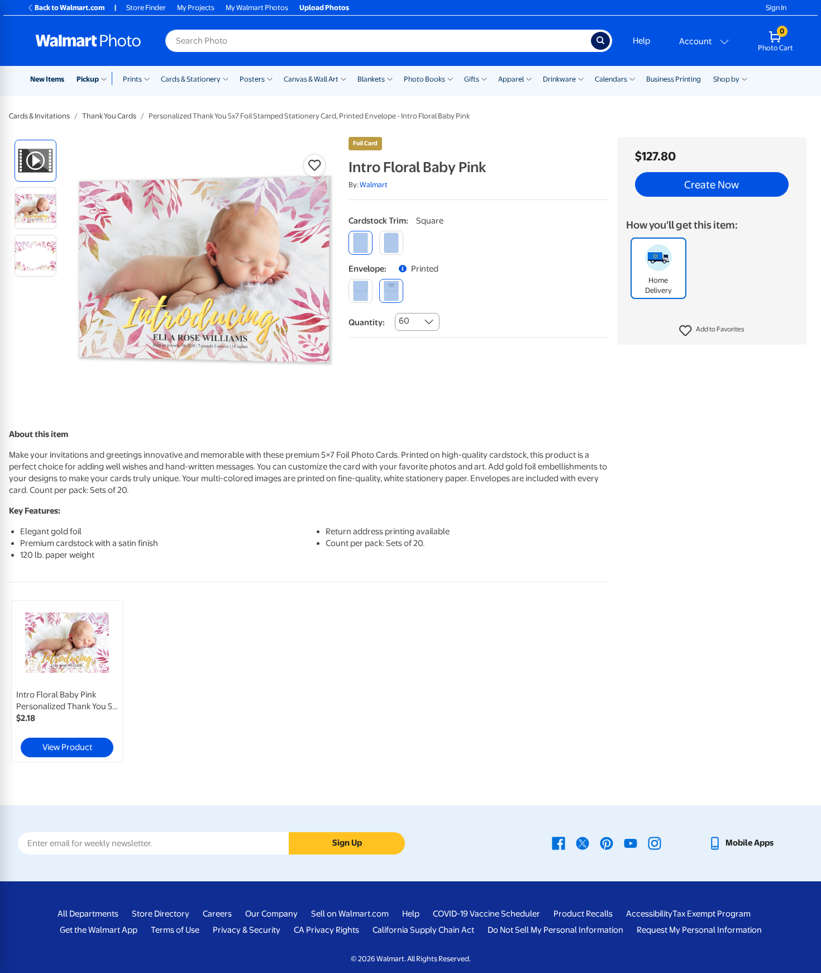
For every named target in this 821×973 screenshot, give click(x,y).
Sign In (776, 7)
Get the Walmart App (98, 930)
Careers (217, 914)
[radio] (35, 161)
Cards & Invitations (39, 116)
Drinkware (559, 79)
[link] (67, 681)
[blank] (361, 291)
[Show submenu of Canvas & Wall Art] (343, 78)
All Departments (88, 914)
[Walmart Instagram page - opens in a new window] (654, 843)
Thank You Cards (109, 116)
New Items (47, 79)
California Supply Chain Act (423, 930)
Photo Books (424, 79)
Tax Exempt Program (711, 914)
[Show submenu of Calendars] (632, 78)
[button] (711, 330)
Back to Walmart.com (69, 7)
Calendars (611, 79)
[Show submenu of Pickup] (106, 78)
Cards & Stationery (191, 79)
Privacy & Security (246, 930)
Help (641, 41)
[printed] (391, 291)
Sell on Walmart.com (350, 914)
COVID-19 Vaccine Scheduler (486, 914)
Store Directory (160, 914)
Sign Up (347, 843)
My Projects (195, 7)
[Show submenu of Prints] (147, 78)
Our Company (271, 914)
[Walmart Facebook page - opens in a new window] (558, 843)
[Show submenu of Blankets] (389, 78)
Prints (132, 79)
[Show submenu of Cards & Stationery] (225, 78)
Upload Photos (324, 7)
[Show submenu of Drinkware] (580, 78)
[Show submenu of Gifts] (484, 78)
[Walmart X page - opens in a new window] (582, 843)
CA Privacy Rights (326, 930)
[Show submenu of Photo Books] (450, 78)
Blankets (371, 79)
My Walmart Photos (257, 7)
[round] (391, 243)
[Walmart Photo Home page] (88, 41)
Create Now (711, 184)
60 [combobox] (404, 321)
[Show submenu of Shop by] (744, 78)
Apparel (511, 79)
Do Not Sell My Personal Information (555, 930)
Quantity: (367, 322)
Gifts (471, 79)
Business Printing (673, 79)
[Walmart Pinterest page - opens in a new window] (606, 843)
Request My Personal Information (699, 930)
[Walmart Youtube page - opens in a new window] (630, 843)
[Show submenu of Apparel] (529, 78)
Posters (252, 79)
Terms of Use (175, 930)
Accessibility (649, 914)
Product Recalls (583, 914)
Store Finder (146, 7)
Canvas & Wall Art (311, 79)
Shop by (726, 79)
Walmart (374, 185)
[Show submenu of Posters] (269, 78)
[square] (361, 243)
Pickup (88, 79)
